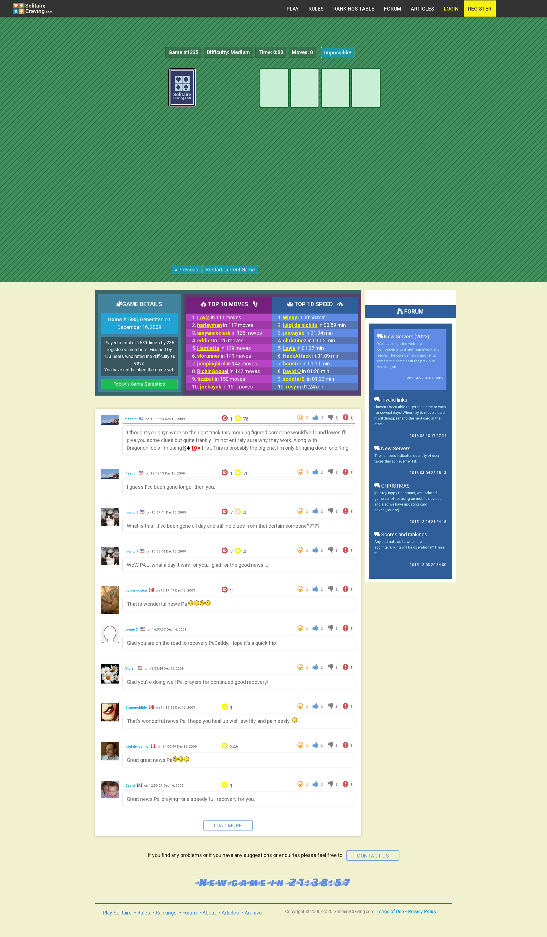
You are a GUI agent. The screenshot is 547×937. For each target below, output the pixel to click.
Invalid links (393, 400)
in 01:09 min (311, 356)
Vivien (130, 668)
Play (293, 9)
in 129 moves (224, 348)
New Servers (395, 448)
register (479, 9)
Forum (392, 9)
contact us (373, 856)
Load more (228, 825)
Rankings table (353, 9)
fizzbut (131, 419)
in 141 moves (224, 356)
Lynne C (132, 629)
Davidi (130, 785)
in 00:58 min (304, 317)
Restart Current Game (230, 270)
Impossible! (337, 53)
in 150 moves (221, 379)
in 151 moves (226, 387)
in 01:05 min (309, 340)
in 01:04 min (308, 333)
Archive (253, 913)
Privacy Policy (422, 911)
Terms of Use (390, 911)
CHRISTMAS (395, 486)
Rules (316, 9)
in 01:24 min (305, 387)
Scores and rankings (403, 534)
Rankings (166, 913)
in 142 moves (227, 364)
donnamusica (136, 590)
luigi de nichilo (137, 746)
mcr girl (131, 512)
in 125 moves (229, 333)
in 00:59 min (314, 325)
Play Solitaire (117, 913)
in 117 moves (225, 325)
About (209, 913)
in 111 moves (219, 317)
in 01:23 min (308, 379)
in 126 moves (220, 340)
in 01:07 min (303, 348)
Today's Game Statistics (139, 384)
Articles (422, 9)
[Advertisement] (504, 153)
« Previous (186, 270)
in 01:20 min (306, 371)
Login (451, 9)
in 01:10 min (306, 364)
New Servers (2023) (406, 336)
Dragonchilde (136, 707)
